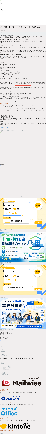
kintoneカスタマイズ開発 (6, 5)
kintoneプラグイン (5, 7)
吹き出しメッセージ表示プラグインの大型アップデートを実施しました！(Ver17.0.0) (12, 196)
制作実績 (2, 17)
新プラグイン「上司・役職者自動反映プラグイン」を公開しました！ (10, 262)
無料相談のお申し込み (4, 355)
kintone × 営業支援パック (8, 365)
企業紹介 (2, 349)
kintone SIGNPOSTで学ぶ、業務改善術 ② (6, 329)
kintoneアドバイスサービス (7, 6)
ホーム (2, 11)
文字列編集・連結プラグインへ (4, 127)
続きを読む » (2, 163)
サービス (2, 3)
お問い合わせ (3, 351)
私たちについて (3, 18)
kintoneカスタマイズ (4, 29)
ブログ (2, 348)
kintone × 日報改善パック (8, 366)
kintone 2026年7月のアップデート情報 (6, 229)
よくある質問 (2, 10)
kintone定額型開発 (5, 4)
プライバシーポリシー (4, 356)
